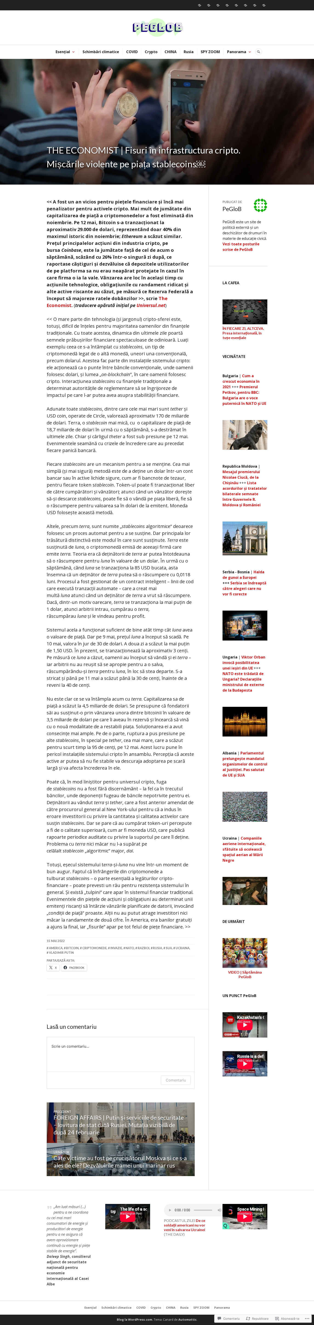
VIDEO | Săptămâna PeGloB (245, 974)
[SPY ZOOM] (254, 5)
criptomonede (94, 948)
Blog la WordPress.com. (135, 1319)
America (56, 948)
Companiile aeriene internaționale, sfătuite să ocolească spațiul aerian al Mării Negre (244, 849)
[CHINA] (236, 5)
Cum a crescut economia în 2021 (241, 381)
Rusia (189, 51)
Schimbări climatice (101, 51)
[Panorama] (263, 5)
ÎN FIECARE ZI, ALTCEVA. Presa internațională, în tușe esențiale (243, 333)
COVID (132, 51)
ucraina (182, 948)
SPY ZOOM (210, 51)
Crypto (151, 51)
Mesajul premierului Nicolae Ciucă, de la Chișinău (241, 477)
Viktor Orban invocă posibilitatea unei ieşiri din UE (244, 663)
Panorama (236, 51)
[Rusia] (245, 5)
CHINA (171, 51)
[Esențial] (199, 5)
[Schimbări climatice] (208, 5)
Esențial (63, 51)
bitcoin (72, 948)
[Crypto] (227, 5)
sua (169, 948)
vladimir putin (61, 952)
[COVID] (217, 5)
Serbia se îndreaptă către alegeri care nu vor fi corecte (244, 588)
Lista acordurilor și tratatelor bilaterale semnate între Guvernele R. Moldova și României (245, 493)
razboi (143, 948)
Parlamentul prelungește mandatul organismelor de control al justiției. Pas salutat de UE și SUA (245, 764)
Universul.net (151, 305)
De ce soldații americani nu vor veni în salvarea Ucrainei (184, 1225)
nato (130, 948)
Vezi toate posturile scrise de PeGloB (241, 246)
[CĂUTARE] (258, 51)
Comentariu (176, 1080)
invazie (116, 948)
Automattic (187, 1319)
